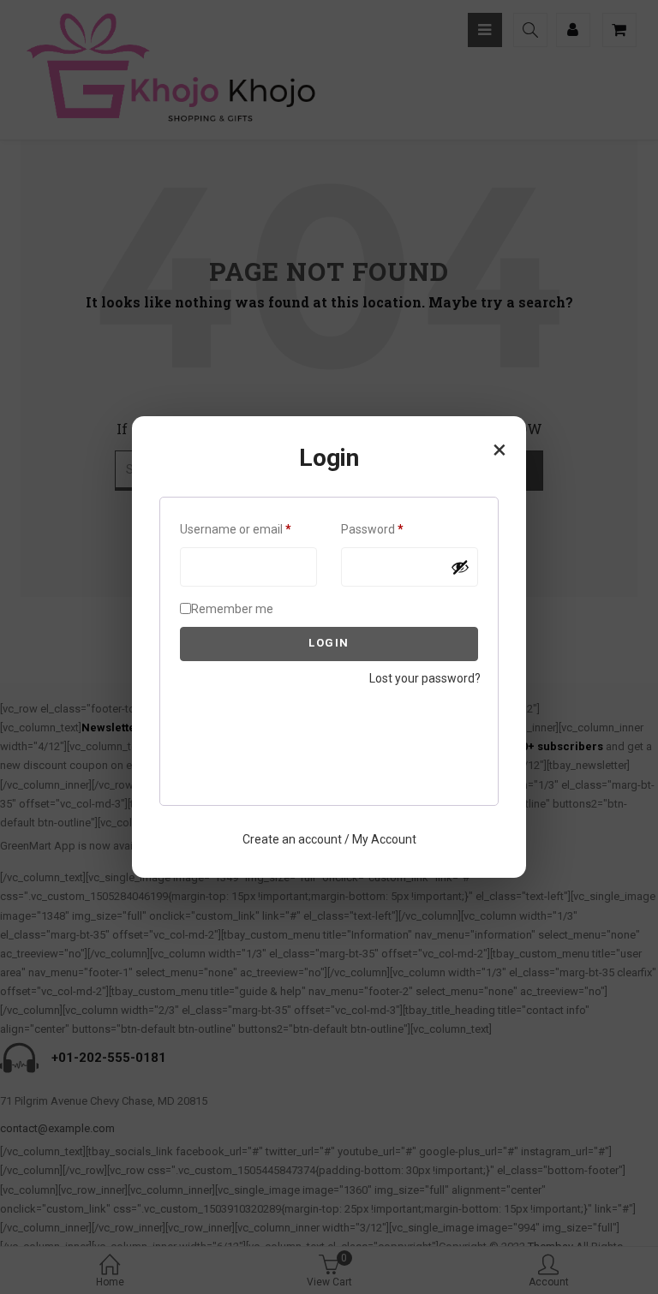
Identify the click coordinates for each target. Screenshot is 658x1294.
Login (329, 642)
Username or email (248, 529)
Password (396, 529)
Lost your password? (425, 678)
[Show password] (460, 567)
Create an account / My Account (329, 839)
